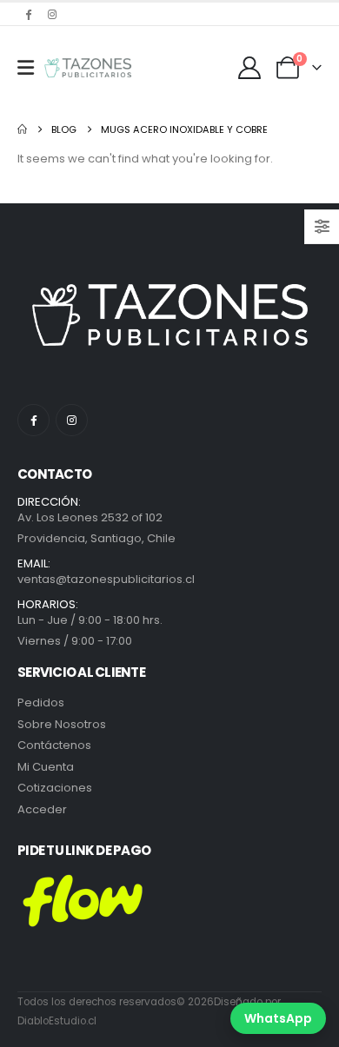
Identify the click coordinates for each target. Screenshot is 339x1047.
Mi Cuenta (45, 767)
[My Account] (249, 67)
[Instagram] (52, 14)
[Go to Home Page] (22, 129)
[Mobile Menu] (25, 67)
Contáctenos (54, 745)
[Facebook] (28, 14)
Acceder (42, 809)
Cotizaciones (54, 787)
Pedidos (40, 702)
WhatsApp (278, 1018)
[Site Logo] (88, 67)
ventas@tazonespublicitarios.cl (106, 579)
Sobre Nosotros (61, 724)
